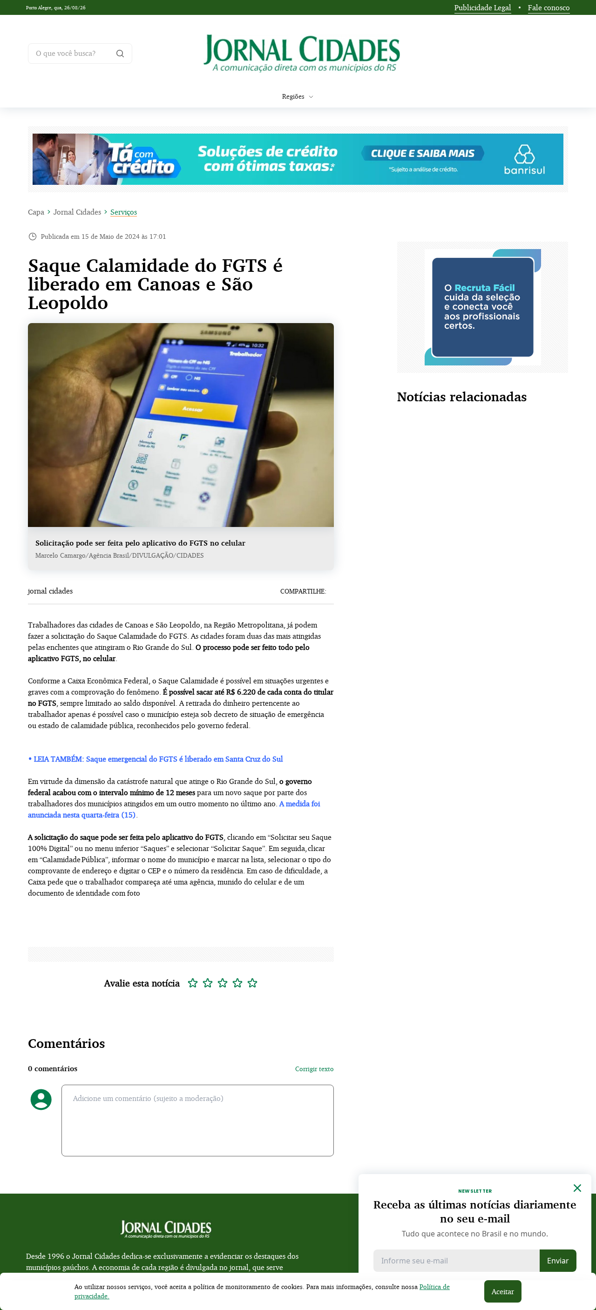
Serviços (123, 211)
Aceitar (503, 1291)
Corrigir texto (314, 1069)
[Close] (577, 1188)
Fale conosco (549, 7)
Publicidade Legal (482, 7)
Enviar (558, 1261)
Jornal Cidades (77, 211)
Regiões (293, 96)
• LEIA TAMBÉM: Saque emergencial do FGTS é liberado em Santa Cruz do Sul (155, 758)
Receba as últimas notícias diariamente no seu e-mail (474, 1211)
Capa (36, 211)
